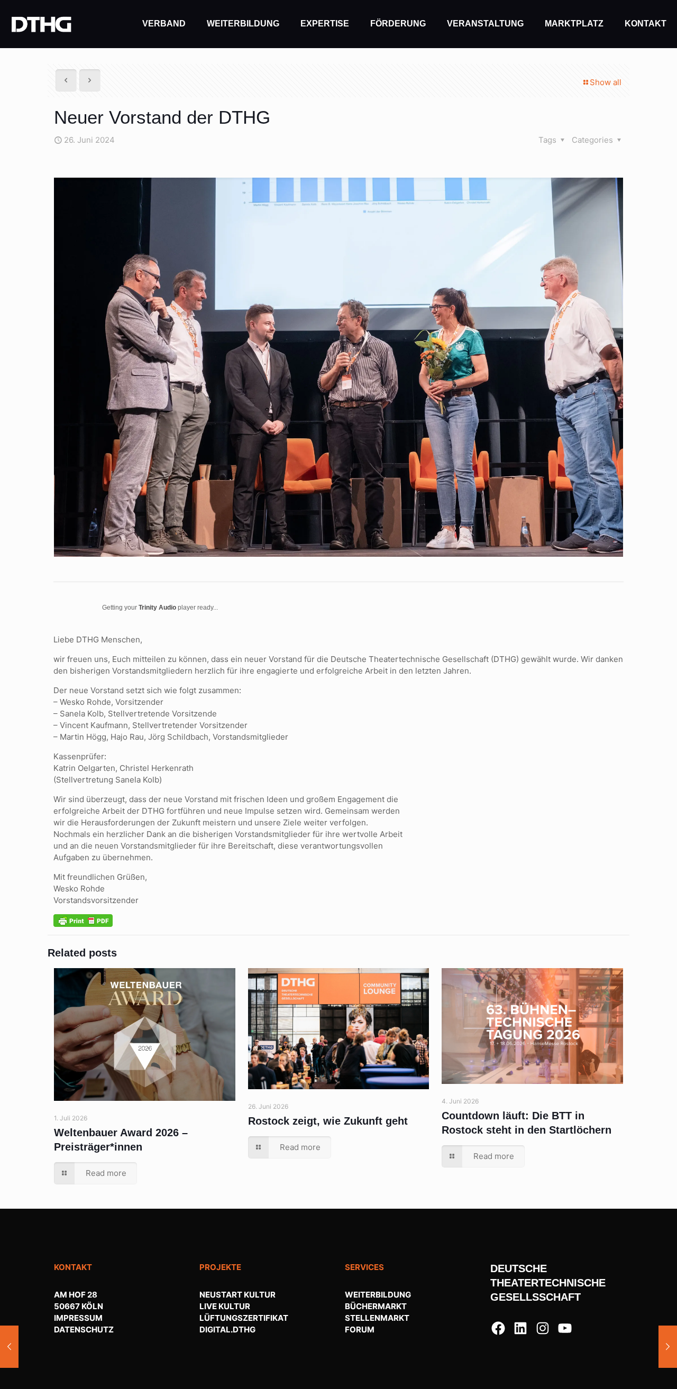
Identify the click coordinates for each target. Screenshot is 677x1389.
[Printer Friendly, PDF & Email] (83, 919)
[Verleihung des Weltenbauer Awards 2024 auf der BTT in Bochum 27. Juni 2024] (667, 1347)
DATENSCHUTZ (84, 1329)
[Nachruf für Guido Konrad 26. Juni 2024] (9, 1347)
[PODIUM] (41, 24)
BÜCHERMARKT (376, 1306)
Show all (605, 82)
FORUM (359, 1329)
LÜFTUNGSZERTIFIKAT (243, 1318)
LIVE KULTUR (224, 1306)
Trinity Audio (157, 607)
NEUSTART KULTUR (237, 1295)
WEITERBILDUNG (378, 1295)
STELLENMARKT (377, 1318)
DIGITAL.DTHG (227, 1329)
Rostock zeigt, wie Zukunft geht (328, 1121)
